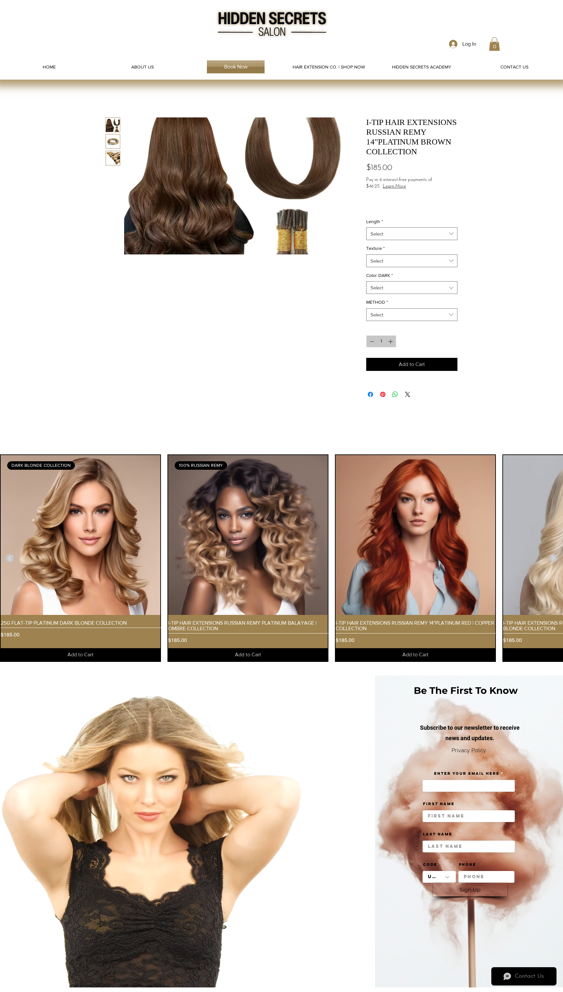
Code (430, 864)
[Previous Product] (10, 558)
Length (374, 221)
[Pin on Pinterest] (383, 394)
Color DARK (379, 275)
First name (439, 803)
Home (112, 94)
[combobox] (411, 233)
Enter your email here (466, 773)
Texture (375, 248)
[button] (494, 44)
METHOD (377, 302)
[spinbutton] (381, 341)
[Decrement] (371, 341)
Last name (437, 834)
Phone (467, 864)
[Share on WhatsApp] (395, 394)
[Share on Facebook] (370, 394)
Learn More (417, 186)
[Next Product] (553, 558)
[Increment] (391, 341)
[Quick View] (415, 535)
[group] (281, 558)
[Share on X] (407, 394)
